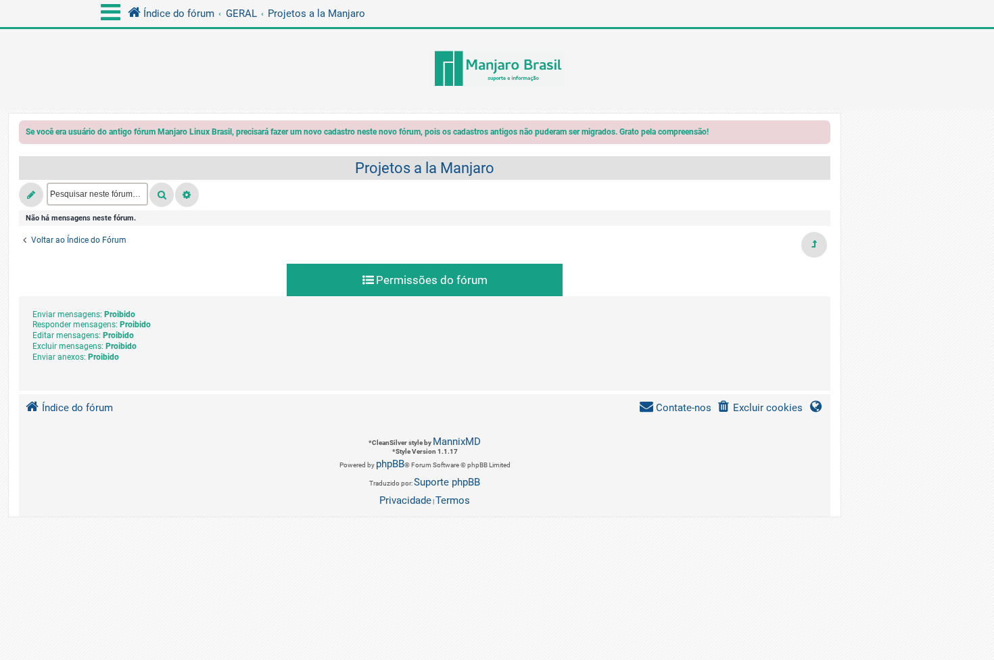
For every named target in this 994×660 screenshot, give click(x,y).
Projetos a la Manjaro (424, 168)
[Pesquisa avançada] (187, 195)
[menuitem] (759, 408)
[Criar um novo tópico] (31, 195)
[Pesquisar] (161, 195)
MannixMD (457, 441)
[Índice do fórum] (497, 69)
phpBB (390, 464)
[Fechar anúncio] (821, 134)
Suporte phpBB (447, 482)
